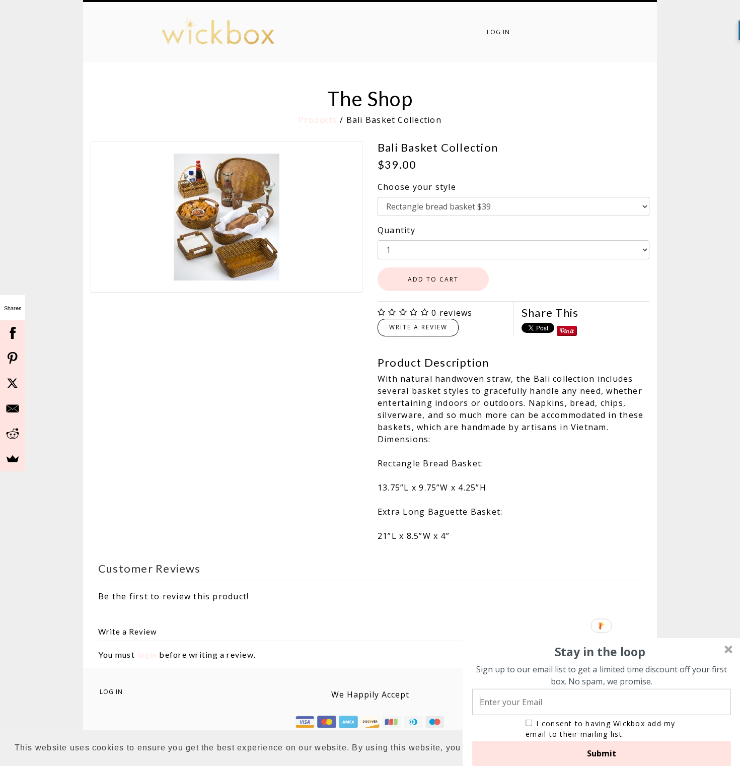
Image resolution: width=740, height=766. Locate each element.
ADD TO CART (433, 279)
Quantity (396, 230)
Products (318, 119)
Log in (498, 32)
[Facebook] (12, 332)
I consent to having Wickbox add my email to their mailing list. (600, 729)
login (147, 654)
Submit (601, 753)
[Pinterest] (12, 358)
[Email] (12, 408)
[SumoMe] (12, 458)
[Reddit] (12, 433)
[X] (12, 383)
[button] (600, 652)
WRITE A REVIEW (418, 327)
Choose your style (417, 186)
